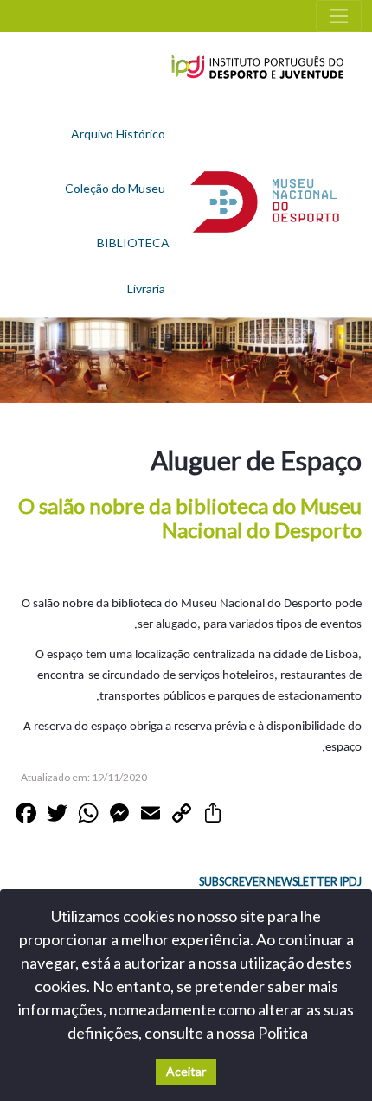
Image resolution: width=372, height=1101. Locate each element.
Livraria (146, 288)
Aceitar (186, 1071)
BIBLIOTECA (133, 242)
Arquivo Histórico (118, 133)
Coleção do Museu (115, 188)
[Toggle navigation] (339, 16)
